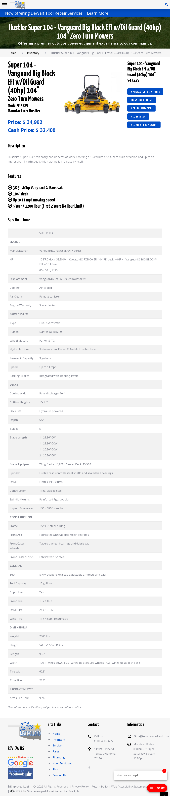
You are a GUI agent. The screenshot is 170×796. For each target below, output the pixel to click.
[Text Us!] (157, 789)
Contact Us (60, 775)
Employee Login (19, 786)
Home (12, 53)
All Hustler (138, 117)
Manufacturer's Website (145, 92)
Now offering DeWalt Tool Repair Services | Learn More (51, 13)
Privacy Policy (80, 786)
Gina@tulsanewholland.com (151, 736)
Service (57, 745)
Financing (59, 757)
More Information (141, 108)
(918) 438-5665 (103, 741)
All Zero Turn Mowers (144, 125)
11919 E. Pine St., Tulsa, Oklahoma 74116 (105, 753)
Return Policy (100, 786)
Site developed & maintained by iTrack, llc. (53, 791)
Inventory (33, 53)
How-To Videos (62, 763)
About (56, 769)
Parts (56, 751)
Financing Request (142, 100)
